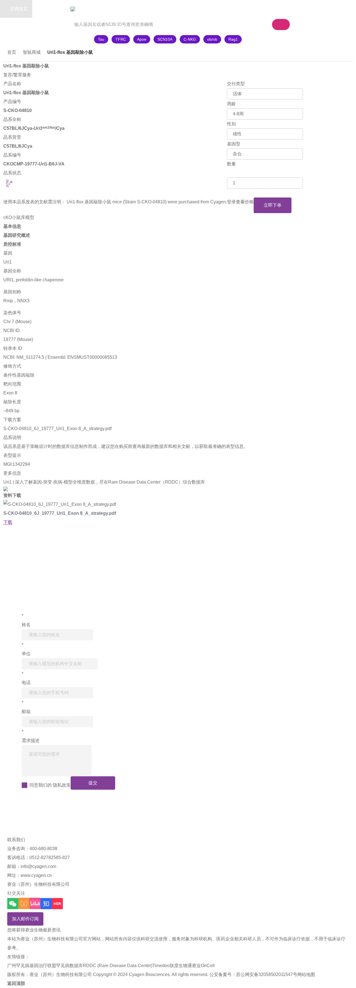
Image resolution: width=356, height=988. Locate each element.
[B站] (35, 903)
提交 (92, 782)
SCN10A (164, 39)
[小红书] (57, 903)
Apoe (141, 39)
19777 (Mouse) (18, 339)
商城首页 (52, 8)
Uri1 (7, 262)
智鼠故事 (86, 8)
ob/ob (212, 39)
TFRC (120, 39)
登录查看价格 (240, 201)
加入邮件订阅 (25, 918)
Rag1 (233, 39)
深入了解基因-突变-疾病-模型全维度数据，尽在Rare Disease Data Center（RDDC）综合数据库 (110, 482)
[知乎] (46, 903)
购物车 (242, 8)
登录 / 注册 (311, 8)
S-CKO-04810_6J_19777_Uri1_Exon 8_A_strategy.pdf (57, 428)
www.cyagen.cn (36, 875)
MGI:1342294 (16, 464)
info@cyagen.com (38, 866)
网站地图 (306, 974)
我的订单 (278, 8)
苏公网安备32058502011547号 (266, 974)
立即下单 (272, 205)
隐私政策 (62, 785)
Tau (101, 39)
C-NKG (190, 39)
